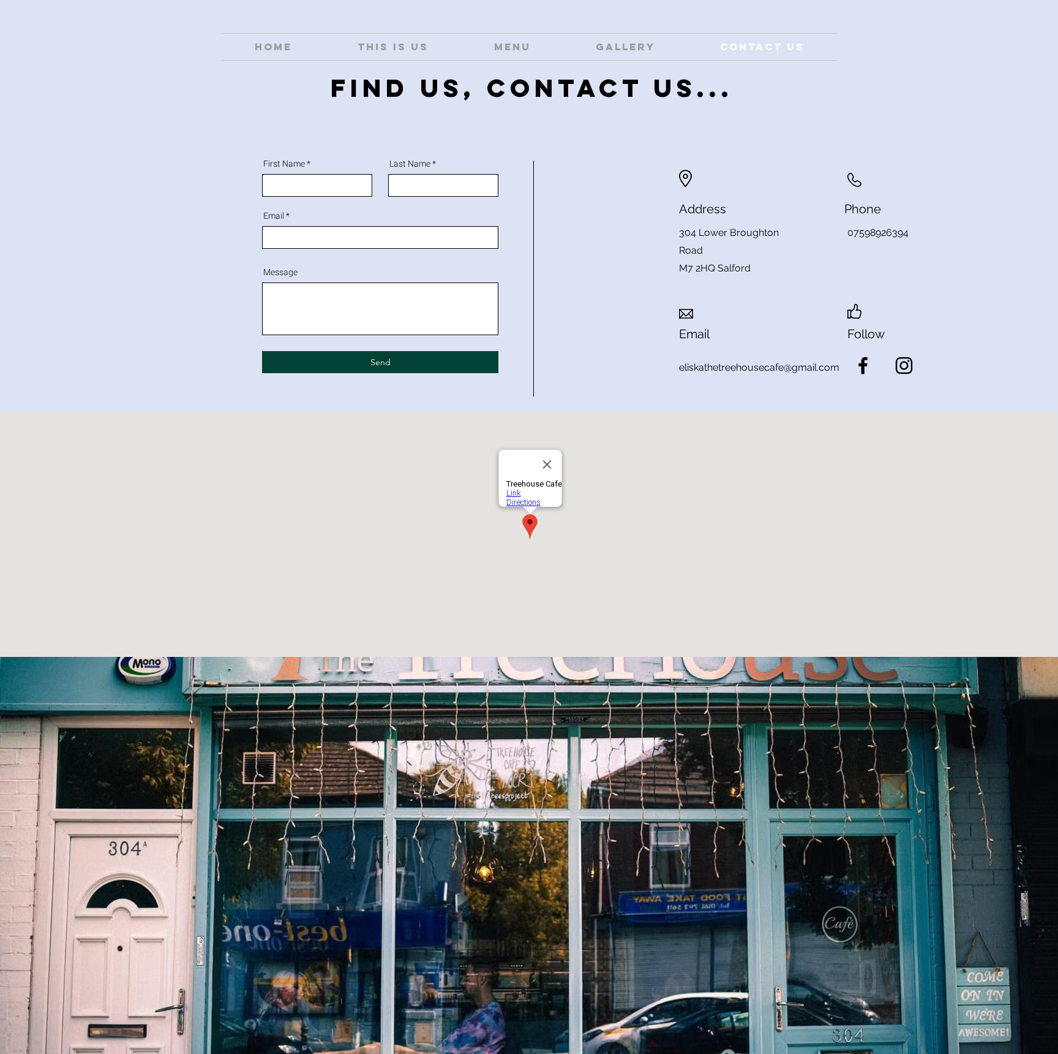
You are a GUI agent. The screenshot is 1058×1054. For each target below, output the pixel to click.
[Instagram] (904, 365)
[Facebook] (863, 365)
